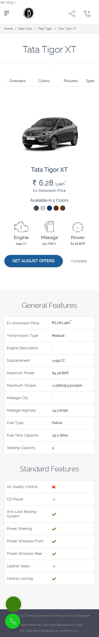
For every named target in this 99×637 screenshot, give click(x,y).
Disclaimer (83, 615)
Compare (79, 261)
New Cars (25, 29)
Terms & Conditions (39, 615)
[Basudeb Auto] (28, 13)
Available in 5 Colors (49, 200)
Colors (44, 81)
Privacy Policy (64, 615)
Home (8, 29)
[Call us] (87, 13)
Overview (17, 81)
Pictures (71, 81)
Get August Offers (33, 260)
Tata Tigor (45, 29)
